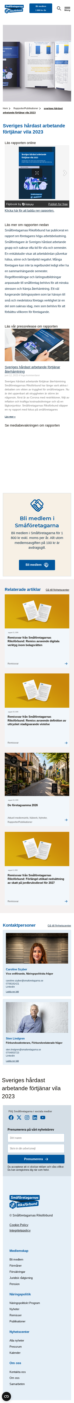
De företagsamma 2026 (23, 805)
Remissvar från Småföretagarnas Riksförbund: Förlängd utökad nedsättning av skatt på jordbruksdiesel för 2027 (36, 879)
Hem (5, 108)
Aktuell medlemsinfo (18, 818)
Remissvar (13, 663)
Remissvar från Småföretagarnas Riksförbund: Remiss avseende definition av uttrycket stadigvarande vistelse (37, 720)
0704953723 (12, 1052)
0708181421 (12, 983)
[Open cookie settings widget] (6, 1396)
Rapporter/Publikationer (25, 108)
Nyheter (43, 818)
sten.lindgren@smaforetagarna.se (24, 1049)
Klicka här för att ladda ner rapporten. (29, 210)
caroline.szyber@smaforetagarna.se (24, 980)
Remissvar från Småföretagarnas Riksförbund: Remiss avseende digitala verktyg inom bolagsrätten (33, 641)
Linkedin (10, 986)
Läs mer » (10, 416)
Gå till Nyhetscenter (57, 589)
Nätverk (34, 818)
